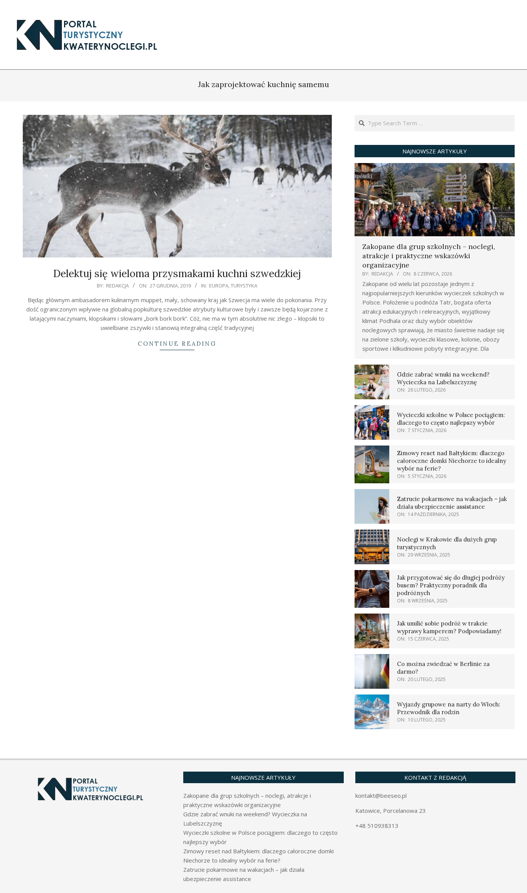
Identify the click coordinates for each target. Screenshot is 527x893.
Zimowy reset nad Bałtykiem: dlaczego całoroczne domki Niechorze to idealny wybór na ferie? (451, 460)
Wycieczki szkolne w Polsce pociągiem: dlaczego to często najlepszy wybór (451, 418)
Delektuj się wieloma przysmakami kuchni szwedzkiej (177, 273)
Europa (218, 285)
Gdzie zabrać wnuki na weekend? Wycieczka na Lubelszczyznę (443, 378)
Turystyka (244, 285)
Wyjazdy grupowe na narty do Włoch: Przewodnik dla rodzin (448, 708)
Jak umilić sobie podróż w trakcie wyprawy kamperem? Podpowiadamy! (449, 627)
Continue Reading (177, 343)
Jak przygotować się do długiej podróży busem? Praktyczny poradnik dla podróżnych (451, 585)
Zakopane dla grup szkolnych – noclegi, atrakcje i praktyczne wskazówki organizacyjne (428, 255)
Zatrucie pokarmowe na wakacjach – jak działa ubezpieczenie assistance (452, 502)
